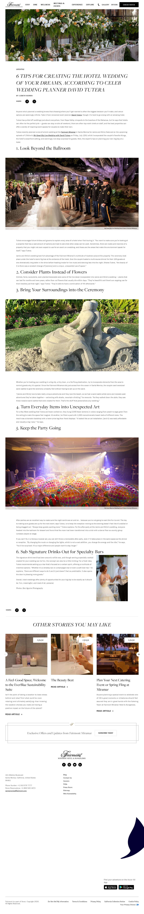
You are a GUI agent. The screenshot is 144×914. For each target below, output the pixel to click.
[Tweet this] (34, 101)
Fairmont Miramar (68, 132)
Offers (114, 5)
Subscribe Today (105, 733)
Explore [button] (90, 4)
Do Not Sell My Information (58, 901)
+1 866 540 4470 (28, 788)
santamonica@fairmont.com (16, 791)
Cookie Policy (134, 901)
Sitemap (66, 790)
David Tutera (77, 115)
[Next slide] (138, 654)
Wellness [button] (45, 4)
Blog (65, 775)
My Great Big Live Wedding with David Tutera (52, 135)
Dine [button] (35, 4)
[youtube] (74, 764)
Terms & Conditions (79, 901)
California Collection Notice (114, 901)
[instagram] (69, 764)
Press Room (67, 787)
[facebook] (64, 764)
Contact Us (67, 778)
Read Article (12, 714)
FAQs (65, 784)
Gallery (105, 5)
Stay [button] (27, 4)
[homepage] (15, 4)
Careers (66, 781)
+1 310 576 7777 (25, 785)
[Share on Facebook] (27, 101)
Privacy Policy (96, 901)
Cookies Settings (129, 905)
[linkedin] (80, 764)
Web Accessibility (69, 794)
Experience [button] (77, 4)
